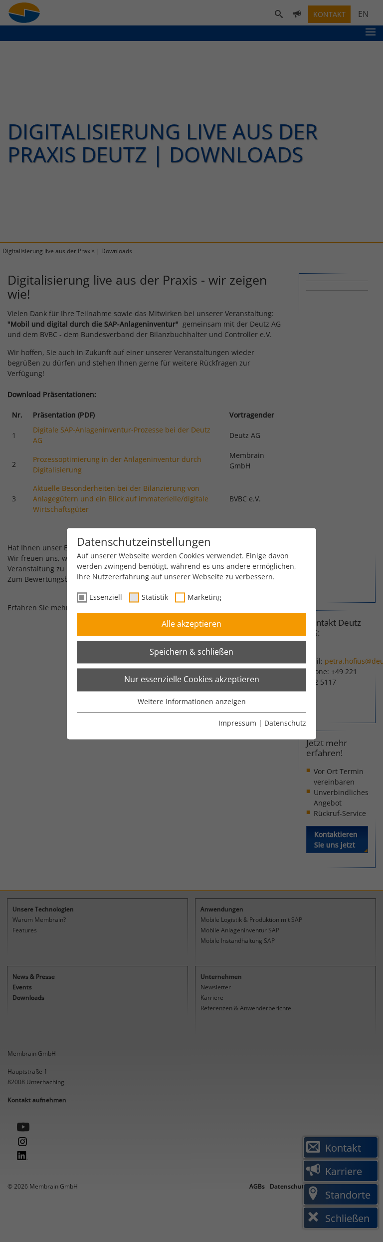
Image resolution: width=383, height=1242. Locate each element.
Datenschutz (285, 723)
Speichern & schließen (191, 651)
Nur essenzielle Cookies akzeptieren (191, 679)
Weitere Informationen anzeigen (192, 701)
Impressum (237, 723)
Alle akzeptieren (191, 624)
